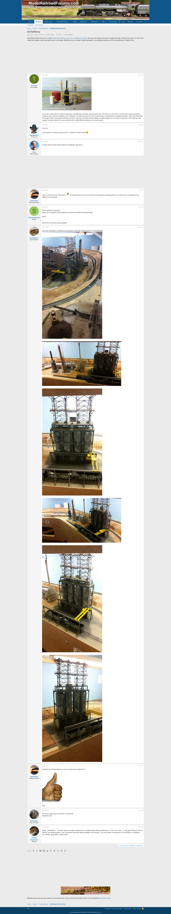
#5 (142, 207)
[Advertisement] (85, 57)
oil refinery (59, 35)
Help (134, 908)
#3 (142, 141)
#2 (142, 125)
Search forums (39, 25)
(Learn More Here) (104, 898)
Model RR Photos (62, 22)
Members (94, 22)
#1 (142, 75)
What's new (48, 22)
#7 (142, 766)
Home (31, 22)
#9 (142, 827)
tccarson (31, 35)
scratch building (68, 35)
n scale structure (49, 35)
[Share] (139, 75)
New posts (30, 25)
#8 (142, 810)
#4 (142, 190)
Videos (75, 22)
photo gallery (82, 38)
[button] (53, 21)
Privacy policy (127, 908)
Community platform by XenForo (85, 912)
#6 (142, 227)
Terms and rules (117, 908)
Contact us (108, 908)
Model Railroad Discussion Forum (63, 38)
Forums (38, 22)
